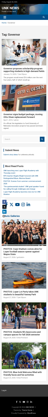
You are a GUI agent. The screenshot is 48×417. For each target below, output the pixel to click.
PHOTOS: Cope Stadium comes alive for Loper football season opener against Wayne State (22, 252)
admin (16, 120)
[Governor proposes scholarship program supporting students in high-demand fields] (24, 52)
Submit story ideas (10, 155)
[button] (3, 216)
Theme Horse (27, 410)
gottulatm (20, 257)
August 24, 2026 (9, 338)
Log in (4, 390)
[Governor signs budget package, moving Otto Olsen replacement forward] (24, 98)
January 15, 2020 (9, 74)
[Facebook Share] (4, 202)
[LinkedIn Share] (4, 212)
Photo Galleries (11, 216)
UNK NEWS (10, 8)
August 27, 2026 (9, 257)
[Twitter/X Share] (4, 207)
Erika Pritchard (22, 338)
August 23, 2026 (9, 378)
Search (42, 139)
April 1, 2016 (8, 120)
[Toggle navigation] (5, 17)
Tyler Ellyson (22, 74)
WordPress (31, 413)
